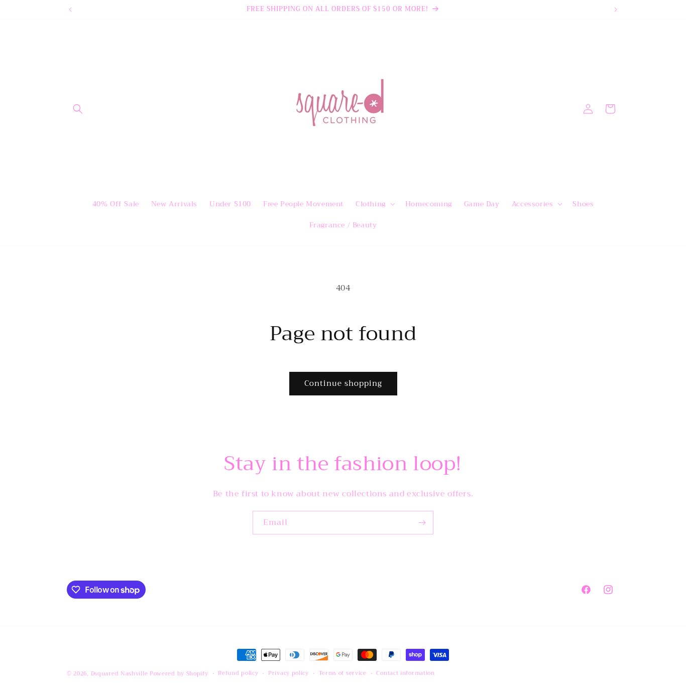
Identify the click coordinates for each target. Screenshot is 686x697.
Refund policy (238, 673)
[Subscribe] (422, 522)
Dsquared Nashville (119, 673)
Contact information (405, 673)
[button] (78, 109)
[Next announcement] (616, 9)
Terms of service (343, 673)
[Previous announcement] (70, 9)
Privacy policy (288, 673)
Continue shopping (343, 383)
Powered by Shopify (179, 673)
